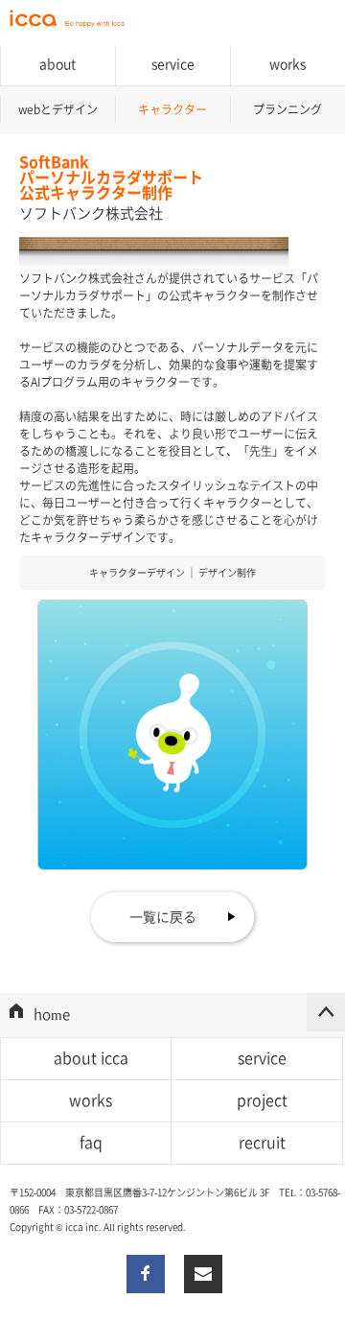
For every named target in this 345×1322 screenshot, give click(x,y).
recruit (262, 1141)
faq (91, 1141)
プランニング (287, 109)
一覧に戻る (162, 916)
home (52, 1014)
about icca (91, 1057)
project (262, 1099)
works (287, 63)
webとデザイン (58, 109)
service (262, 1057)
